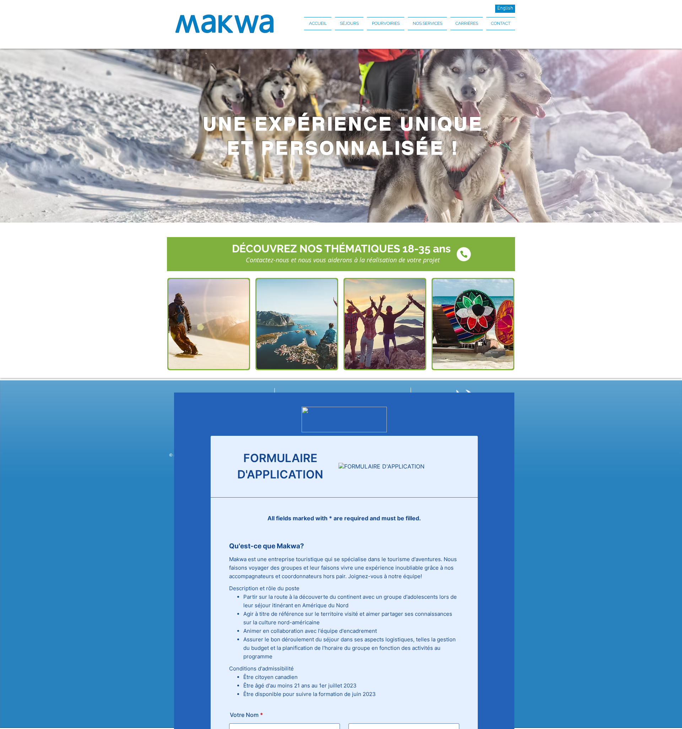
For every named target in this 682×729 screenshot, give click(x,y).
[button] (349, 23)
